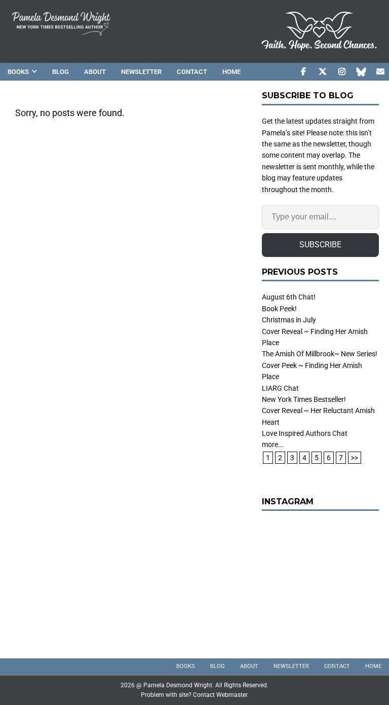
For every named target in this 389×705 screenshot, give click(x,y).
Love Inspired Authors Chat (304, 433)
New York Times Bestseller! (304, 399)
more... (273, 444)
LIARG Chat (280, 388)
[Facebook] (303, 72)
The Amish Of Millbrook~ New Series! (319, 354)
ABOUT (95, 72)
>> (354, 458)
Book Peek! (279, 309)
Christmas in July (289, 320)
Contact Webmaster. (221, 694)
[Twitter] (322, 72)
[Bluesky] (361, 72)
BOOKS (18, 72)
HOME (231, 72)
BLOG (60, 72)
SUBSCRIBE (320, 244)
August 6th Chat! (289, 297)
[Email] (380, 72)
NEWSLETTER (141, 72)
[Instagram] (342, 72)
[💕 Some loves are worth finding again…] (320, 579)
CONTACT (192, 72)
